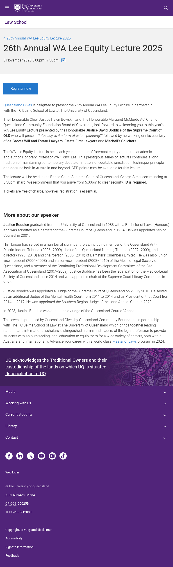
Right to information (19, 547)
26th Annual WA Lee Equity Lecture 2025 (39, 38)
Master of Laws (124, 341)
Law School (16, 22)
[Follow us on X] (30, 456)
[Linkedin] (19, 456)
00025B (23, 503)
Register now (21, 88)
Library (11, 426)
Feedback (12, 555)
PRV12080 (24, 512)
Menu (7, 8)
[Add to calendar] (64, 60)
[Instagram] (52, 456)
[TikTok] (63, 456)
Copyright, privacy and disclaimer (28, 530)
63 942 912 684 (24, 495)
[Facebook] (9, 456)
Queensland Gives (17, 105)
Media (10, 392)
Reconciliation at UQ (25, 373)
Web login (12, 472)
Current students (18, 414)
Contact (11, 437)
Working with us (18, 403)
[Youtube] (41, 456)
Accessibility (14, 538)
